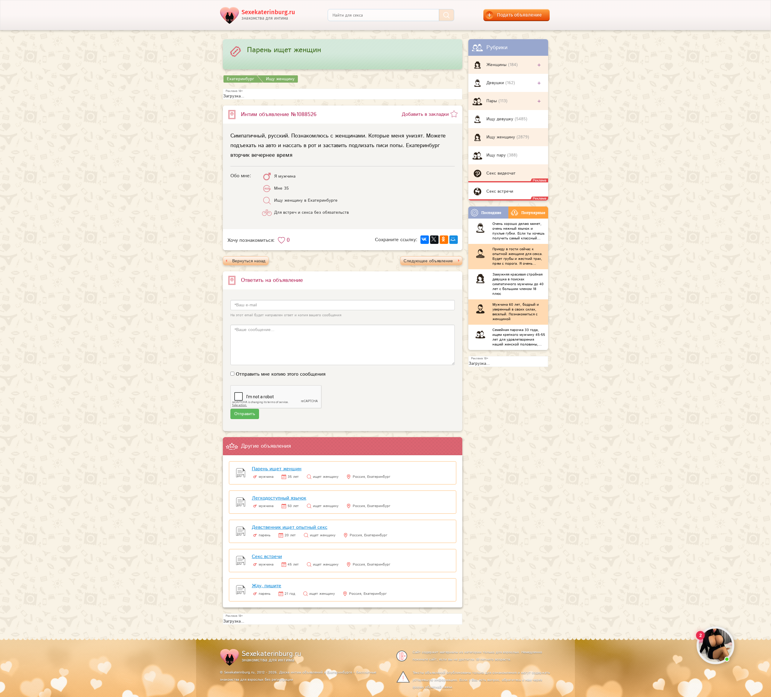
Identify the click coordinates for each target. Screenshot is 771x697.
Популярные (533, 212)
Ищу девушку (500, 119)
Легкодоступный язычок (279, 498)
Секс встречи (267, 556)
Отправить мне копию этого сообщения (280, 374)
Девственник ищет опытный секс (289, 527)
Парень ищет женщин (276, 468)
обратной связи (438, 687)
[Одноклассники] (444, 239)
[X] (434, 239)
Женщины (497, 65)
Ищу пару (496, 155)
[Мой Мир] (453, 239)
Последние (491, 212)
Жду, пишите (266, 585)
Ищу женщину (501, 137)
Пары (492, 101)
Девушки (495, 83)
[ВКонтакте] (424, 239)
